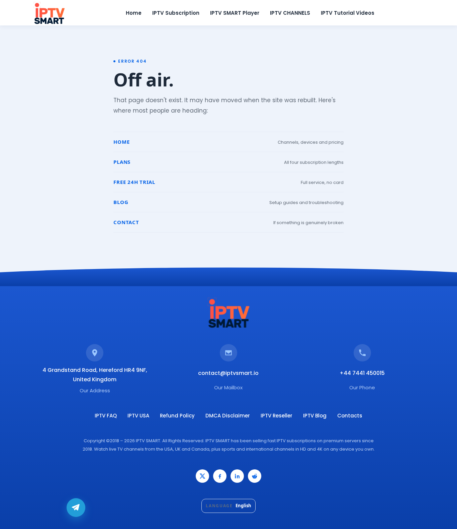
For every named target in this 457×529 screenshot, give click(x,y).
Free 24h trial (134, 182)
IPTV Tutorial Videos (347, 12)
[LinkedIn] (237, 476)
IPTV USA (138, 415)
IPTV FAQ (106, 415)
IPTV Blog (315, 415)
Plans (121, 161)
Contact (126, 222)
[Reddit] (254, 476)
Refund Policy (177, 415)
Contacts (349, 415)
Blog (120, 202)
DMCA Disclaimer (227, 415)
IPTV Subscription (175, 12)
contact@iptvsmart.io (228, 373)
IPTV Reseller (276, 415)
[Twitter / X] (202, 476)
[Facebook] (219, 476)
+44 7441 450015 (362, 373)
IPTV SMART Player (234, 12)
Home (134, 12)
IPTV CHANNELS (290, 12)
